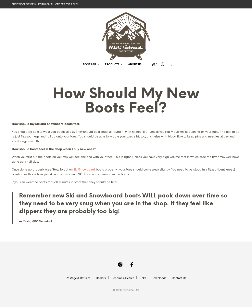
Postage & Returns (78, 278)
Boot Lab (89, 64)
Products (112, 64)
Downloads (159, 278)
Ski (75, 169)
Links (142, 278)
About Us (135, 64)
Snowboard (87, 169)
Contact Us (179, 278)
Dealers (101, 278)
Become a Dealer (122, 278)
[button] (154, 64)
